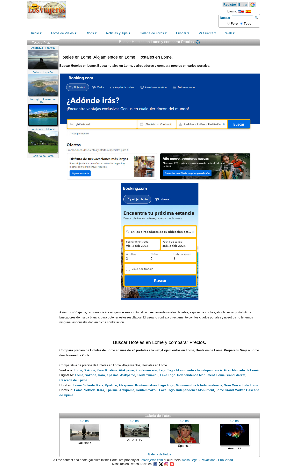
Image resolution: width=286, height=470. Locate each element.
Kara (100, 370)
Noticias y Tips (117, 33)
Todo (247, 23)
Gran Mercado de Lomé (241, 370)
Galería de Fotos (152, 33)
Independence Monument (196, 375)
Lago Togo (167, 370)
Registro (229, 4)
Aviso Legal (190, 460)
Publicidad (225, 460)
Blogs (90, 33)
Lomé (78, 370)
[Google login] (252, 4)
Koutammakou (146, 370)
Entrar (242, 4)
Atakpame (126, 370)
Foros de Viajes (62, 33)
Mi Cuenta (205, 33)
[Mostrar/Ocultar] (57, 41)
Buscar (225, 17)
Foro (234, 23)
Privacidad (208, 460)
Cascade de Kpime (73, 380)
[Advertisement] (142, 9)
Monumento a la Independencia (199, 370)
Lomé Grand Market (230, 375)
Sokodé (89, 370)
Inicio (35, 33)
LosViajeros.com (151, 460)
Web (228, 33)
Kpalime (111, 370)
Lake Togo (167, 375)
